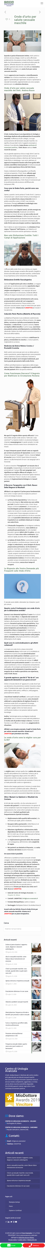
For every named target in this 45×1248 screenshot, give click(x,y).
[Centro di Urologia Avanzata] (9, 3)
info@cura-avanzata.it (19, 1141)
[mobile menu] (42, 4)
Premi (11, 1206)
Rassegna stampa (14, 1202)
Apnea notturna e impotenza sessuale (19, 1181)
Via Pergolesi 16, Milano (14, 1123)
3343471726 (17, 1144)
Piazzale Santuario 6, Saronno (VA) (17, 1129)
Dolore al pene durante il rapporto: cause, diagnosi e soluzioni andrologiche (20, 1159)
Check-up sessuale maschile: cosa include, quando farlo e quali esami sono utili (20, 1174)
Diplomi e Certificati (15, 1210)
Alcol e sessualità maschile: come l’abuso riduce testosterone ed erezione (22, 1166)
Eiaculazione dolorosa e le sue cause (18, 1186)
